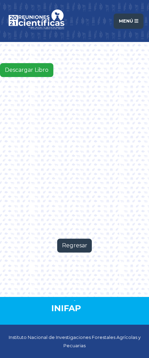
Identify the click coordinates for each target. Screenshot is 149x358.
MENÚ (126, 21)
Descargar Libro (27, 70)
